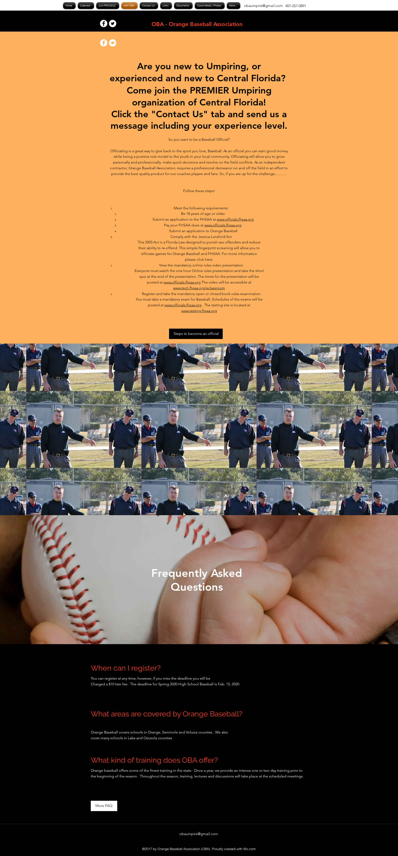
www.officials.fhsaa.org (235, 219)
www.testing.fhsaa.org (199, 311)
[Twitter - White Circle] (112, 23)
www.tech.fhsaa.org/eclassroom (199, 288)
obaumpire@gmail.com (263, 5)
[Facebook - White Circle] (103, 23)
